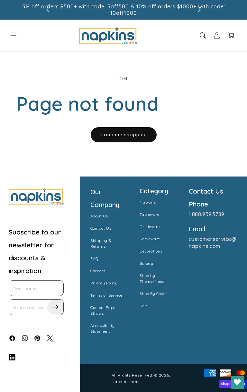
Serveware (150, 238)
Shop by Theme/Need (152, 278)
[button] (13, 35)
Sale (144, 305)
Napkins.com (125, 381)
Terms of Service (106, 295)
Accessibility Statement (102, 328)
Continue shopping (123, 134)
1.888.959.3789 (206, 214)
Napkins (148, 202)
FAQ (94, 258)
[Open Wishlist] (237, 382)
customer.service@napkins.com (213, 242)
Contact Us (100, 228)
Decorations (151, 251)
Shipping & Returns (100, 243)
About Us (99, 216)
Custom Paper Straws (103, 310)
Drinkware (150, 226)
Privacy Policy (103, 283)
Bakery (146, 263)
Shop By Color (153, 293)
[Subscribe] (55, 307)
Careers (97, 270)
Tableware (149, 214)
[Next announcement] (199, 10)
